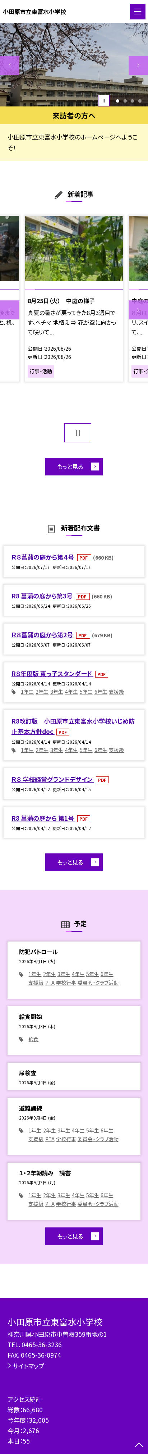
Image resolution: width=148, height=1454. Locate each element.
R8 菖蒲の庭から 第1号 (43, 817)
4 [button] (140, 101)
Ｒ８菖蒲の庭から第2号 (42, 634)
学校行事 (66, 982)
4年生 (71, 691)
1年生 (27, 691)
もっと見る (70, 466)
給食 (33, 1039)
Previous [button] (9, 65)
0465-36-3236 (42, 1344)
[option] (74, 64)
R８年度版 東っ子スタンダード (52, 673)
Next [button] (138, 65)
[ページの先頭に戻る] (139, 1445)
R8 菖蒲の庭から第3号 (42, 595)
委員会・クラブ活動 (98, 982)
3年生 (56, 691)
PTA (50, 982)
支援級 (116, 691)
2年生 (42, 691)
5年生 (86, 691)
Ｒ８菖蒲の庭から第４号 (43, 556)
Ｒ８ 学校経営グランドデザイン (52, 779)
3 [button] (132, 101)
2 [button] (125, 101)
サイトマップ (28, 1365)
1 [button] (117, 101)
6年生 (100, 691)
